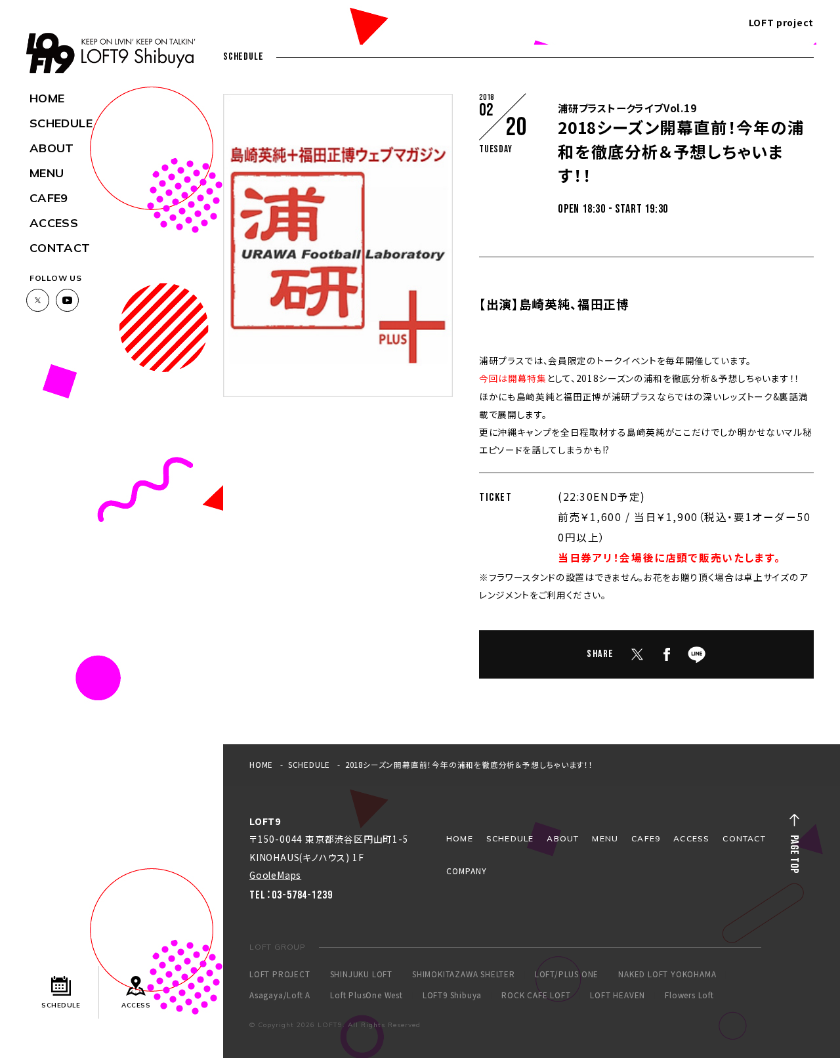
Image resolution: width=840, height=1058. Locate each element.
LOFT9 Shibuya (452, 996)
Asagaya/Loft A (279, 996)
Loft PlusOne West (366, 996)
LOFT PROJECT (279, 975)
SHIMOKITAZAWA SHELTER (463, 975)
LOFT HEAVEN (617, 996)
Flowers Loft (689, 996)
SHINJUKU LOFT (361, 975)
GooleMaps (275, 874)
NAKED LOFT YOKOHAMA (667, 975)
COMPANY (466, 870)
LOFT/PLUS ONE (566, 975)
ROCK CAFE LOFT (535, 996)
